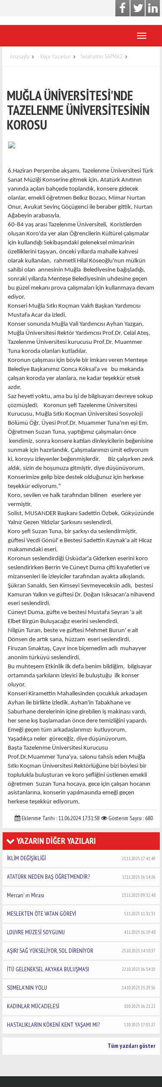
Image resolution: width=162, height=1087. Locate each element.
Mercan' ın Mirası (81, 895)
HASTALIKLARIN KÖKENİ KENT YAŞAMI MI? (81, 1024)
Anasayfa (19, 56)
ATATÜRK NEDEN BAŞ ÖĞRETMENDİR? (81, 876)
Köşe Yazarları (55, 56)
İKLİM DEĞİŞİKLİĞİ (81, 858)
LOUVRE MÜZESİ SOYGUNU (81, 932)
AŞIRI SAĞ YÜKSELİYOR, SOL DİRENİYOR (81, 950)
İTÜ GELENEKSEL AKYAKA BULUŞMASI (81, 969)
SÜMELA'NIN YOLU (81, 987)
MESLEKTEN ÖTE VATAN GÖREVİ (81, 913)
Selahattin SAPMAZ (101, 56)
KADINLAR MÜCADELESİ (81, 1006)
